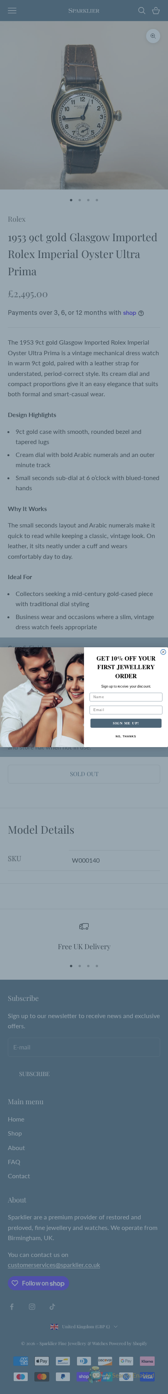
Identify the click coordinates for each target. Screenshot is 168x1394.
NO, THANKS (126, 736)
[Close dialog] (163, 651)
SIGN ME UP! (126, 723)
